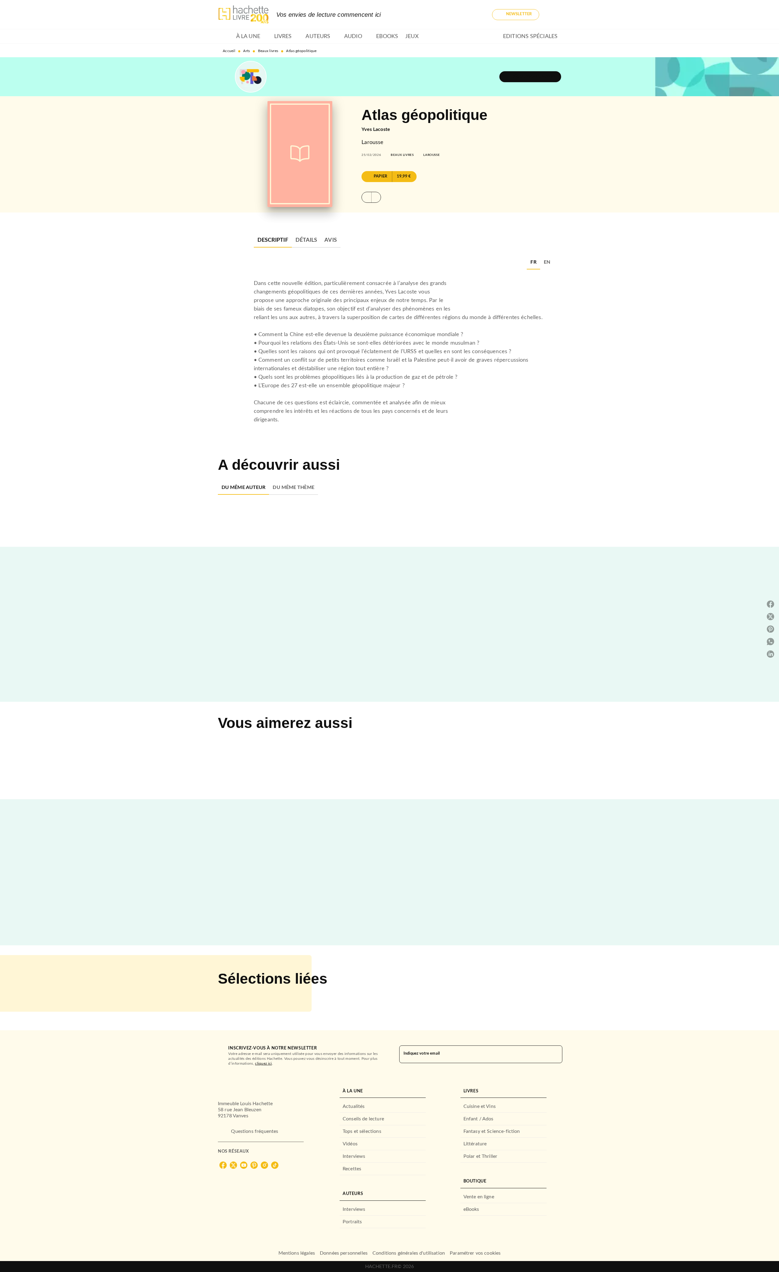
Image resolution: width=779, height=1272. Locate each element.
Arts (246, 51)
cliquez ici (263, 1063)
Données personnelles (344, 1253)
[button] (515, 14)
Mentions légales (296, 1253)
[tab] (225, 36)
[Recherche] (554, 14)
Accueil (229, 51)
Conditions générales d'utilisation (408, 1253)
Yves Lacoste (376, 129)
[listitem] (223, 1165)
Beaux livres (268, 51)
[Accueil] (243, 14)
